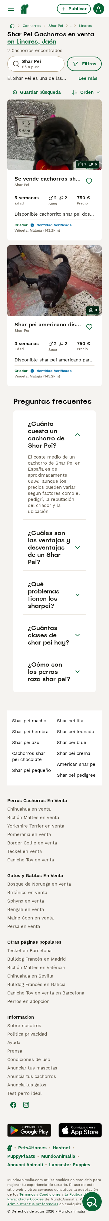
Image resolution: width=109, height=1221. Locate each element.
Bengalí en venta (25, 909)
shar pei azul (26, 742)
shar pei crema (73, 753)
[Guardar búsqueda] (92, 1201)
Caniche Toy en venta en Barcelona (45, 993)
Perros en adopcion (28, 1001)
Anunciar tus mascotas (32, 1068)
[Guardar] (89, 181)
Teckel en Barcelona (29, 950)
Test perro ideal (24, 1093)
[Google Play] (29, 1130)
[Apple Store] (80, 1130)
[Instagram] (26, 1105)
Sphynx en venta (25, 901)
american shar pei (77, 764)
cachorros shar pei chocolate (28, 756)
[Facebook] (13, 1105)
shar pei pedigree (76, 775)
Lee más (87, 78)
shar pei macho (29, 720)
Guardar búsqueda (40, 92)
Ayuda (13, 1042)
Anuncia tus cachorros (31, 1076)
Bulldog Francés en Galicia (36, 984)
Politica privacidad (27, 1034)
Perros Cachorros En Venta (37, 800)
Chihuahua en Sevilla (30, 976)
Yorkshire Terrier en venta (35, 826)
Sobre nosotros (24, 1025)
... (71, 26)
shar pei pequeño (31, 770)
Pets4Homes (32, 1148)
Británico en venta (27, 892)
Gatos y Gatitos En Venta (35, 875)
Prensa (14, 1051)
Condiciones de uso (28, 1059)
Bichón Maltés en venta (33, 817)
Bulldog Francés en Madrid (36, 959)
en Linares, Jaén (31, 41)
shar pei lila (70, 720)
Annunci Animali (25, 1164)
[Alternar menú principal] (11, 9)
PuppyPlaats (21, 1156)
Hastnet (61, 1148)
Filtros (89, 64)
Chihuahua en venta (29, 809)
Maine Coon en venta (30, 918)
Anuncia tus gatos (26, 1085)
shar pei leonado (75, 731)
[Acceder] (98, 8)
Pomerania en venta (29, 834)
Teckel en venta (24, 851)
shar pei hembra (30, 731)
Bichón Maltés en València (36, 967)
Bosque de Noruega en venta (39, 884)
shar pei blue (71, 742)
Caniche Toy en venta (30, 860)
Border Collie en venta (32, 843)
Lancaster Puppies (69, 1164)
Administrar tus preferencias (32, 1204)
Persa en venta (23, 926)
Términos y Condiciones (40, 1194)
